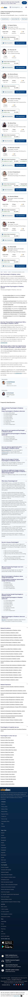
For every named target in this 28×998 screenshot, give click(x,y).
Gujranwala (3, 847)
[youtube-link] (18, 985)
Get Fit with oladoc (5, 936)
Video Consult (8, 43)
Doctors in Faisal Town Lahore (7, 752)
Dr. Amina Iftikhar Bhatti (8, 295)
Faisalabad (3, 850)
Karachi (2, 832)
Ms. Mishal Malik (12, 246)
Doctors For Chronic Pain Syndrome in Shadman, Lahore (13, 665)
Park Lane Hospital (5, 896)
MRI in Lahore (4, 906)
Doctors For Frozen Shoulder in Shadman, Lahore (11, 653)
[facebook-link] (14, 985)
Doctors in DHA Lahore (6, 737)
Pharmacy (3, 928)
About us (3, 804)
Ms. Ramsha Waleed (13, 196)
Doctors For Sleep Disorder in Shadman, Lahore (11, 670)
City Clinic (23, 302)
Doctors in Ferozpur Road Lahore (8, 747)
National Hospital (5, 872)
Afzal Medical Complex (12, 310)
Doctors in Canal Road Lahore (7, 769)
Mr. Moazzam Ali (12, 49)
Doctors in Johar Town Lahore (7, 740)
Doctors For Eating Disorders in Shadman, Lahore (11, 667)
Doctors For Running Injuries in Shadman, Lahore (11, 637)
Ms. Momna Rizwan (13, 74)
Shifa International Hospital (7, 882)
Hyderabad (3, 862)
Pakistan (5, 272)
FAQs (2, 823)
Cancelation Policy (5, 821)
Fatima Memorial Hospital (6, 874)
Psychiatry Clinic (22, 306)
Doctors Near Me (15, 19)
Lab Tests (3, 933)
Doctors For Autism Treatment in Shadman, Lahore (12, 702)
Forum (2, 924)
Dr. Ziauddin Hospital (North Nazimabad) (10, 894)
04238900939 (4, 342)
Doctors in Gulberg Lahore (6, 745)
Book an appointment (6, 450)
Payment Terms (4, 814)
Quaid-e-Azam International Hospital (9, 884)
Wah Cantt (3, 860)
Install (24, 2)
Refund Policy (4, 811)
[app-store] (7, 943)
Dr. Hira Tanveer (10, 392)
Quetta (2, 857)
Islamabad (3, 837)
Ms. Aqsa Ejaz (11, 222)
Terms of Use (4, 819)
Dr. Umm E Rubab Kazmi (14, 172)
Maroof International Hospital (7, 889)
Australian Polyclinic (19, 312)
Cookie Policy (16, 996)
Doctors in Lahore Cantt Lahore (7, 784)
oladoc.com (21, 981)
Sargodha (3, 852)
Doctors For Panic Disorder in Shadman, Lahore (11, 675)
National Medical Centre (6, 899)
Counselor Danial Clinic (8, 304)
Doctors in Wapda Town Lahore (7, 764)
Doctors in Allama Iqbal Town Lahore (9, 749)
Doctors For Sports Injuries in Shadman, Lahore (11, 635)
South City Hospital (5, 892)
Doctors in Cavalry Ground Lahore (8, 776)
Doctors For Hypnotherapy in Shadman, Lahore (11, 713)
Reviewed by (4, 379)
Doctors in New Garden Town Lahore (9, 771)
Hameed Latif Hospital (6, 869)
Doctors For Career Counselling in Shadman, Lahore (12, 704)
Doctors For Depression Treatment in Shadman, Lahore (13, 711)
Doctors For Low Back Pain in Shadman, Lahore (11, 649)
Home (2, 272)
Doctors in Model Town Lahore (7, 759)
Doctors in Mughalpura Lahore (7, 754)
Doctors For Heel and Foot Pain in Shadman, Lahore (12, 651)
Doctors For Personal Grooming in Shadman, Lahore (12, 722)
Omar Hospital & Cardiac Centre (8, 877)
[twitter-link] (12, 985)
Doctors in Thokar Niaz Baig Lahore (8, 779)
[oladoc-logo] (4, 7)
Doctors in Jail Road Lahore (7, 757)
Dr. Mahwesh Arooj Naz (14, 147)
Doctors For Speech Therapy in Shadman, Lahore (11, 719)
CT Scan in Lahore (5, 911)
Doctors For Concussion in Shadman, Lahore (10, 658)
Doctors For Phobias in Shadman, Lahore (9, 679)
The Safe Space (22, 314)
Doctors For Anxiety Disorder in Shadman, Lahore (11, 677)
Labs (2, 931)
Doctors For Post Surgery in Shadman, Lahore (11, 642)
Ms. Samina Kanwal (7, 316)
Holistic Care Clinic (11, 312)
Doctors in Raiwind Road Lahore (8, 762)
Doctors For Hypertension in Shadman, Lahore (11, 630)
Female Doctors (5, 19)
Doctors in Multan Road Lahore (7, 767)
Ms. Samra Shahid (7, 306)
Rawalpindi (3, 840)
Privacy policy (4, 806)
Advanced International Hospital (8, 887)
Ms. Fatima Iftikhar (7, 308)
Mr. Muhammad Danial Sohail (9, 301)
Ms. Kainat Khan (12, 123)
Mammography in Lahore (6, 914)
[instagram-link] (16, 985)
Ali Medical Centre (5, 879)
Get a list (4, 619)
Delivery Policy (4, 809)
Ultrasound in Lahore (5, 916)
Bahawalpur (3, 855)
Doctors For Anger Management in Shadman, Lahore (12, 699)
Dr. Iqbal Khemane (11, 381)
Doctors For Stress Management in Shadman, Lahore (12, 697)
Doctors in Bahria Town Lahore (7, 742)
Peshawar (3, 845)
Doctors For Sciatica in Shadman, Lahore (9, 632)
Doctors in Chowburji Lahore (7, 781)
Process (3, 826)
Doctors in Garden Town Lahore (8, 774)
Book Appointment (20, 43)
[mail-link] (21, 985)
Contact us (3, 816)
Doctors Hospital (4, 867)
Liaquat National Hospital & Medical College (10, 901)
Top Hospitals (4, 864)
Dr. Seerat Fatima (12, 25)
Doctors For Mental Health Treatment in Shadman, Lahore (13, 690)
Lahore (9, 272)
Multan (2, 842)
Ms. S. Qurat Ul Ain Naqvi (14, 98)
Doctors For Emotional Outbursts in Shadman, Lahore (12, 656)
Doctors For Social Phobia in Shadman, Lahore (11, 672)
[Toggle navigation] (26, 7)
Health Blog (3, 921)
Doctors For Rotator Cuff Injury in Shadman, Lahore (12, 640)
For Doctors (3, 926)
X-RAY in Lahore (4, 909)
